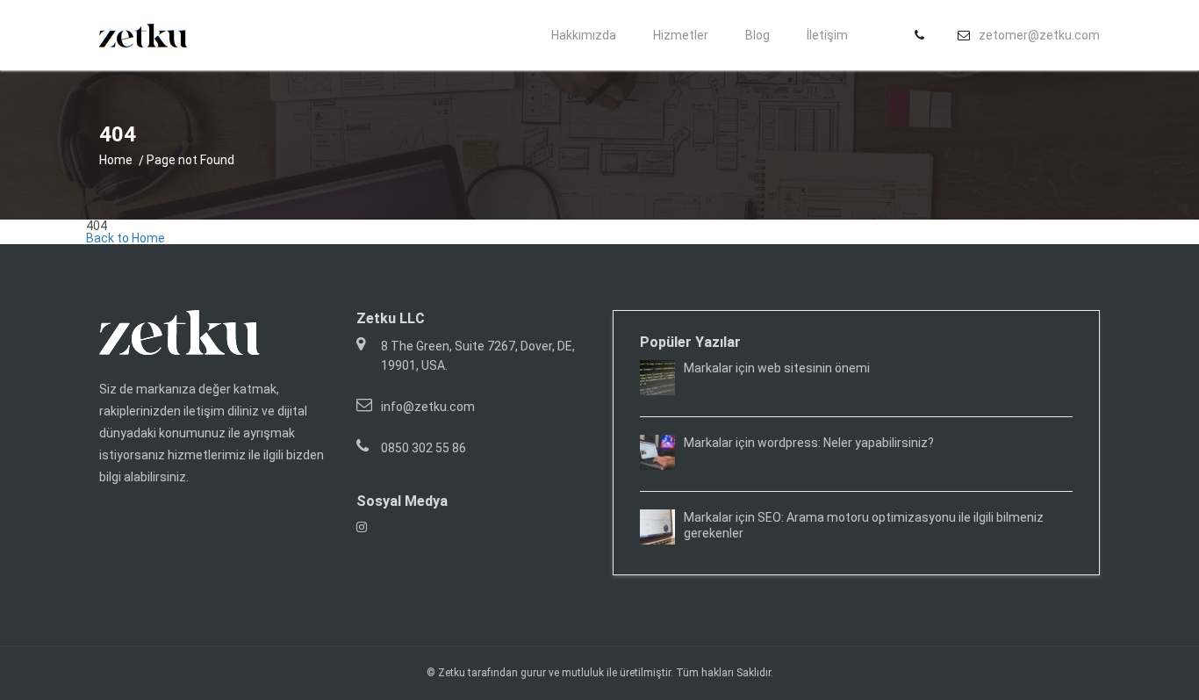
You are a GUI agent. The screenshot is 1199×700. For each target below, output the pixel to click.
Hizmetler (680, 35)
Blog (757, 35)
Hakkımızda (583, 35)
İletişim (827, 35)
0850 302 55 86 (423, 448)
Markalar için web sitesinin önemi (777, 368)
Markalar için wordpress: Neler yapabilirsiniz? (809, 443)
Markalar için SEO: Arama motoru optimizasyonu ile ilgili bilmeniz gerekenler (864, 525)
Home (116, 160)
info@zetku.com (428, 407)
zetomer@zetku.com (1039, 35)
